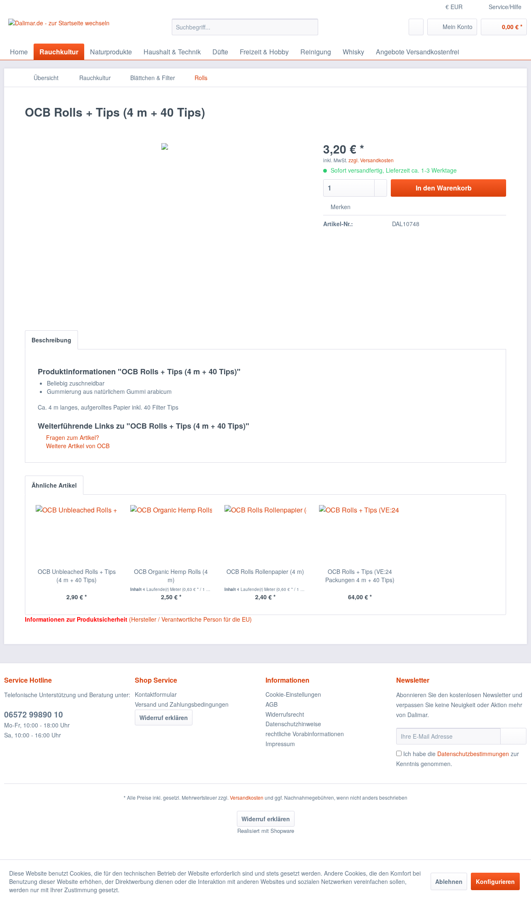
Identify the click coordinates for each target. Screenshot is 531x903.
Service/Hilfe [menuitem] (505, 6)
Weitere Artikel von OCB (77, 446)
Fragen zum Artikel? (71, 437)
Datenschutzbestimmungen (473, 753)
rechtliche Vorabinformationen (305, 734)
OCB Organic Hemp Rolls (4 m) (171, 575)
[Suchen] (310, 27)
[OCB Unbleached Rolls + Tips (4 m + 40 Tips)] (77, 534)
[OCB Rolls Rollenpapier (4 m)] (265, 534)
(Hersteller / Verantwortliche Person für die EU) (190, 619)
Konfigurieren (495, 881)
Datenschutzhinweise (293, 724)
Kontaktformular (156, 694)
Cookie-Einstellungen (293, 694)
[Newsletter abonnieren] (513, 736)
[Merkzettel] (416, 27)
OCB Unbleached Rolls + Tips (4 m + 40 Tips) (77, 575)
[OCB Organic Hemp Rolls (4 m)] (171, 534)
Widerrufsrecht (285, 714)
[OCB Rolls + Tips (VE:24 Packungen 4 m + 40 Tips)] (360, 534)
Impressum (280, 743)
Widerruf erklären (163, 717)
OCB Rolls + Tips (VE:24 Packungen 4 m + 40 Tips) (360, 575)
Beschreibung (51, 340)
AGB (272, 704)
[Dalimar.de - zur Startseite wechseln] (59, 29)
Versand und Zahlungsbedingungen (182, 704)
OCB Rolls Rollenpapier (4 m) (265, 571)
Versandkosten (246, 797)
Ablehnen (449, 881)
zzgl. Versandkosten (371, 160)
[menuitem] (245, 27)
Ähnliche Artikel (54, 485)
